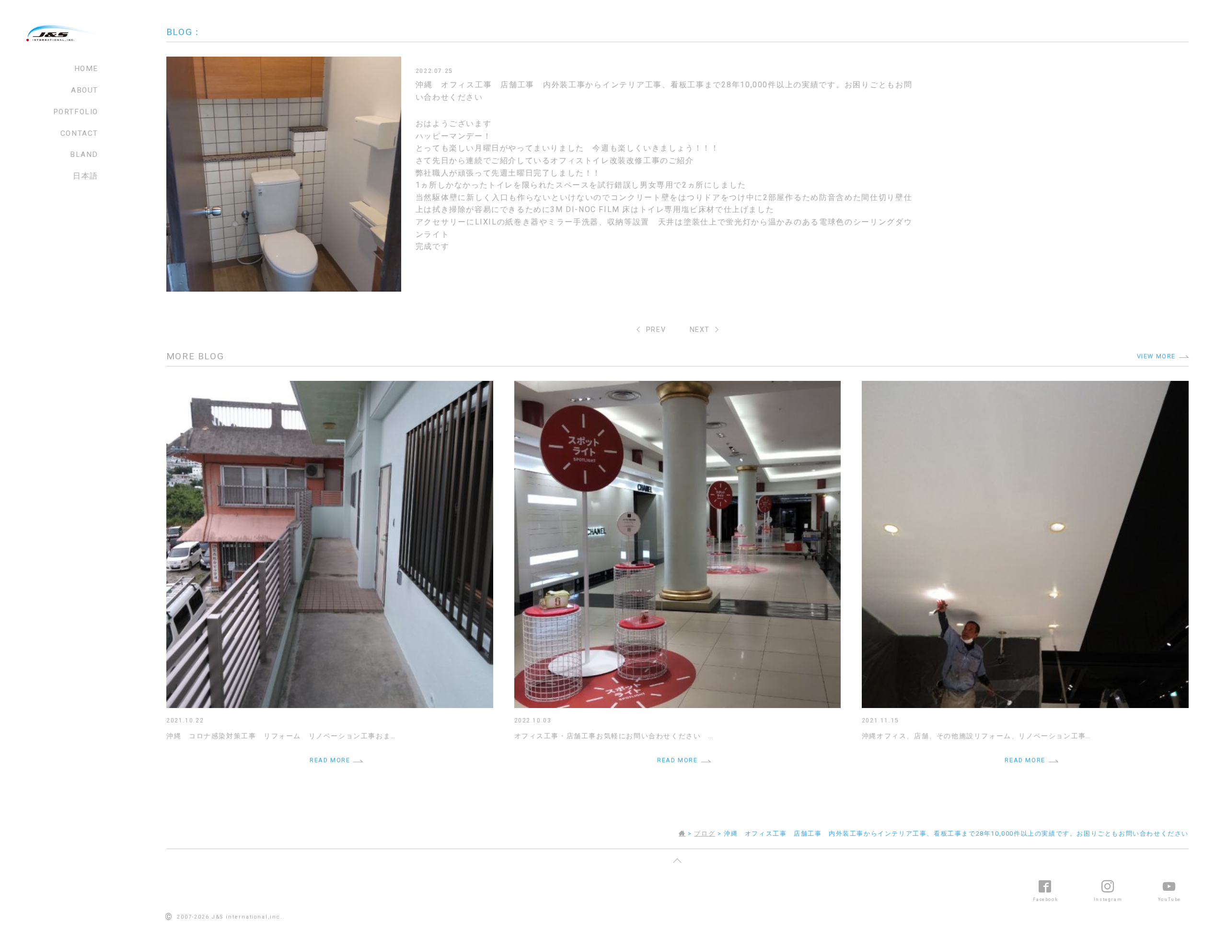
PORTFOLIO (75, 111)
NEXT (700, 330)
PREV (656, 330)
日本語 (85, 176)
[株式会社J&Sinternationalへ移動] (682, 833)
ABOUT (84, 90)
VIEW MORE (1156, 356)
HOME (86, 68)
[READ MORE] (329, 386)
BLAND (84, 154)
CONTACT (79, 133)
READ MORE (330, 760)
